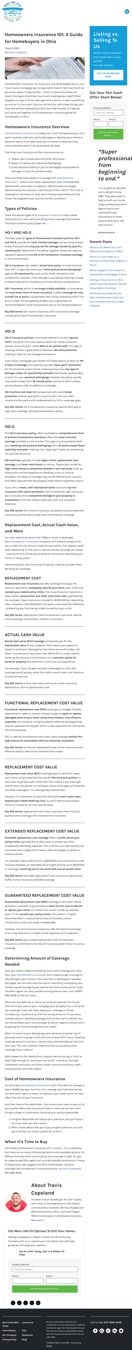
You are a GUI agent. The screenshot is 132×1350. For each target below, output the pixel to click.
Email (49, 1276)
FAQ (24, 1330)
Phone (15, 1276)
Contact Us (27, 1322)
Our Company (9, 1335)
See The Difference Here (108, 75)
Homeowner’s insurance (19, 133)
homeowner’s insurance (49, 215)
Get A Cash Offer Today (10, 1324)
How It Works (9, 1330)
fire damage (24, 104)
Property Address (21, 1264)
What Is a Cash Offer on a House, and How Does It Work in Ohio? (108, 260)
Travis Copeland (17, 52)
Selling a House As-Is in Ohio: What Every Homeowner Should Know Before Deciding (108, 284)
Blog (24, 1339)
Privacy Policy (9, 1339)
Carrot (49, 1346)
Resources (27, 1335)
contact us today (68, 1168)
